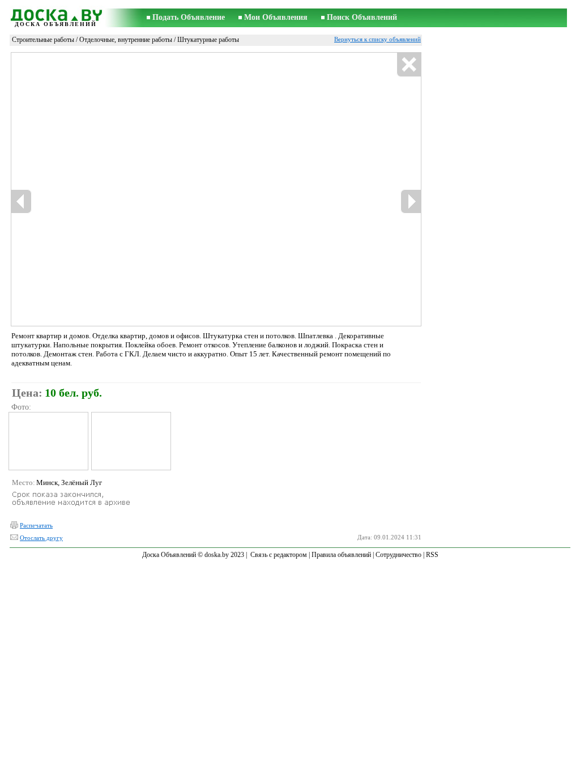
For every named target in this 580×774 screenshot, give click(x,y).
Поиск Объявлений (362, 17)
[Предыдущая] (21, 201)
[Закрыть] (408, 65)
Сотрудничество (398, 555)
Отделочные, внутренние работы (125, 40)
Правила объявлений (341, 555)
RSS (432, 555)
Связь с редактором (278, 555)
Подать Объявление (188, 17)
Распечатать (36, 525)
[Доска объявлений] (55, 13)
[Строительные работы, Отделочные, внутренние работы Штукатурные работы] (47, 441)
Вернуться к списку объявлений (377, 39)
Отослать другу (41, 537)
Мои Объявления (276, 17)
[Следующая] (410, 201)
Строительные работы (43, 40)
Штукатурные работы (208, 40)
